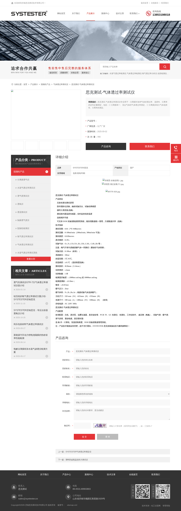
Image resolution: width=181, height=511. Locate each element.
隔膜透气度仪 (23, 220)
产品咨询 (106, 146)
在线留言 (154, 3)
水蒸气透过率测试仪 (26, 188)
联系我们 (165, 3)
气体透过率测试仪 (60, 84)
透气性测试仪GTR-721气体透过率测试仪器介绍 (31, 284)
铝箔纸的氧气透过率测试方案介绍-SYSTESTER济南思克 (30, 298)
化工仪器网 (155, 506)
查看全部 (31, 259)
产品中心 (66, 474)
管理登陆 (166, 506)
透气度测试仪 (23, 196)
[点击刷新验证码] (100, 425)
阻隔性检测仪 (23, 228)
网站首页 (61, 13)
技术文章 (120, 13)
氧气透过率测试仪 (25, 236)
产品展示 (91, 13)
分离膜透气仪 (23, 179)
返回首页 (144, 3)
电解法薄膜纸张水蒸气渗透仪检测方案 (31, 350)
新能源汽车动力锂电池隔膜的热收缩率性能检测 (31, 336)
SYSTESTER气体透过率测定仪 (78, 452)
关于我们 (76, 13)
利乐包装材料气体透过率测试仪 (28, 324)
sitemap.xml (72, 505)
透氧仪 (20, 204)
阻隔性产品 (45, 84)
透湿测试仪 (22, 212)
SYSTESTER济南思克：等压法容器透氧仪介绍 (31, 312)
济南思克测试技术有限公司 (33, 3)
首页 (25, 84)
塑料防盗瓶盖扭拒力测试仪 (77, 460)
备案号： (61, 505)
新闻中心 (105, 13)
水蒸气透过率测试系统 (27, 253)
